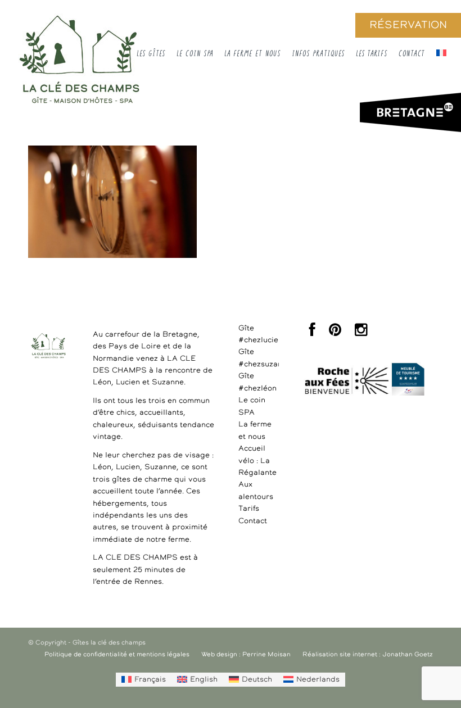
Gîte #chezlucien (258, 334)
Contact (252, 521)
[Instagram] (361, 332)
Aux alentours (255, 490)
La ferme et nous (255, 430)
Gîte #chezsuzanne (258, 357)
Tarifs (248, 508)
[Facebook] (312, 332)
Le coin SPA (251, 406)
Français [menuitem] (150, 679)
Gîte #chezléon (257, 382)
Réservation (408, 25)
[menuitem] (143, 679)
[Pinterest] (335, 332)
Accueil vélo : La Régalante (257, 460)
